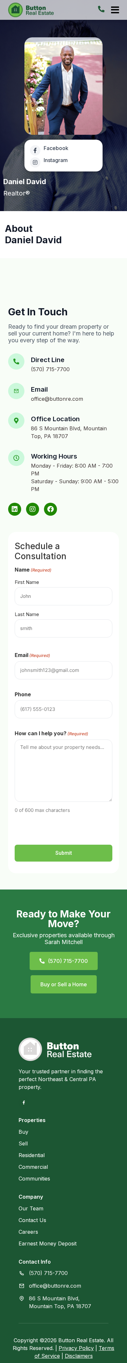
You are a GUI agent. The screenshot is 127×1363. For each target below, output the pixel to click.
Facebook (56, 148)
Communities (34, 1178)
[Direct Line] (16, 361)
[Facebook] (35, 150)
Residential (32, 1155)
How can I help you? (51, 733)
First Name (27, 582)
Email (39, 389)
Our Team (31, 1208)
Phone (23, 694)
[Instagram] (35, 162)
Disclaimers (79, 1356)
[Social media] (14, 509)
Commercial (33, 1167)
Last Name (27, 614)
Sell (23, 1143)
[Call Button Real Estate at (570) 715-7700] (101, 9)
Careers (28, 1232)
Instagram (56, 160)
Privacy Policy (76, 1348)
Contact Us (32, 1220)
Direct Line (47, 360)
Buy (23, 1132)
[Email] (16, 391)
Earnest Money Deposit (48, 1243)
